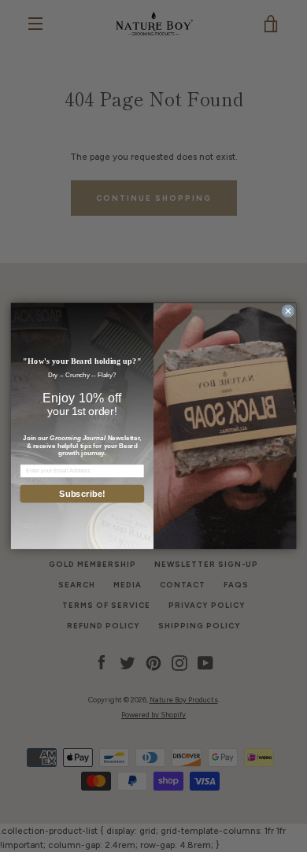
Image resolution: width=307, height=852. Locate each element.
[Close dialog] (288, 311)
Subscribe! (82, 494)
